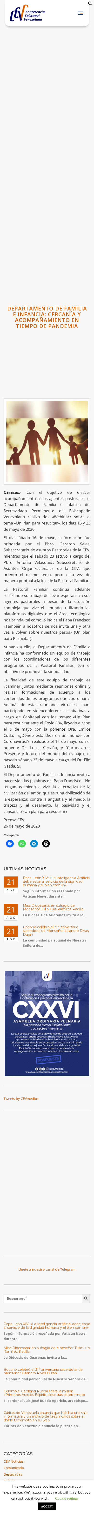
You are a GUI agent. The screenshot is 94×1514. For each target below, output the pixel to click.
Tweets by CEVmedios (21, 1098)
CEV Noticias (14, 1461)
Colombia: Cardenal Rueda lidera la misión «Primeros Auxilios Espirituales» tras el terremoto (44, 1393)
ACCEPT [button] (47, 1506)
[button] (90, 4)
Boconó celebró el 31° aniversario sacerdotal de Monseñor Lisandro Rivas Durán (56, 931)
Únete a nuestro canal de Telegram (47, 1269)
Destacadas (13, 1474)
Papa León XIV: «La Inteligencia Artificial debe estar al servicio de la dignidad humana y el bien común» (56, 882)
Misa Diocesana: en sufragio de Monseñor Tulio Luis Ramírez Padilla (53, 907)
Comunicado (14, 1468)
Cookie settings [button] (66, 1498)
